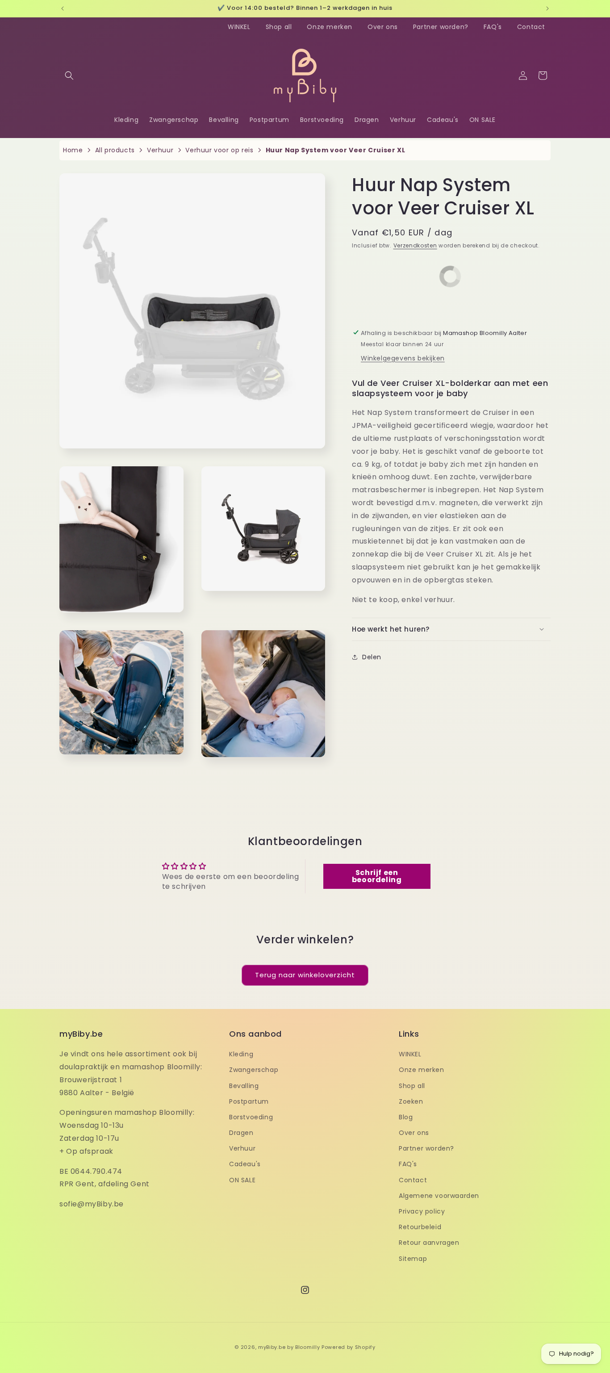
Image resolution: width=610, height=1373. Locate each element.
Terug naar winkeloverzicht (305, 975)
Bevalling (244, 1085)
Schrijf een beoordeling (377, 876)
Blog (406, 1117)
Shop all (279, 26)
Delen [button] (371, 657)
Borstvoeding (251, 1117)
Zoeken (411, 1101)
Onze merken (329, 26)
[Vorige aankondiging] (62, 8)
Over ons (383, 26)
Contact (531, 26)
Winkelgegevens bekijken (403, 357)
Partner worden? (440, 26)
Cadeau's (245, 1164)
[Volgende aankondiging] (547, 8)
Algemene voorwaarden (439, 1195)
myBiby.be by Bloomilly (289, 1347)
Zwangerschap (253, 1069)
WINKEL (239, 26)
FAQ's (493, 26)
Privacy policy (422, 1211)
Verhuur (242, 1148)
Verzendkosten (415, 245)
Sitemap (413, 1258)
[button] (69, 75)
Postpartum (249, 1101)
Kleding (241, 1054)
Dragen (241, 1132)
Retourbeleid (420, 1226)
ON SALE (242, 1179)
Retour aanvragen (429, 1242)
